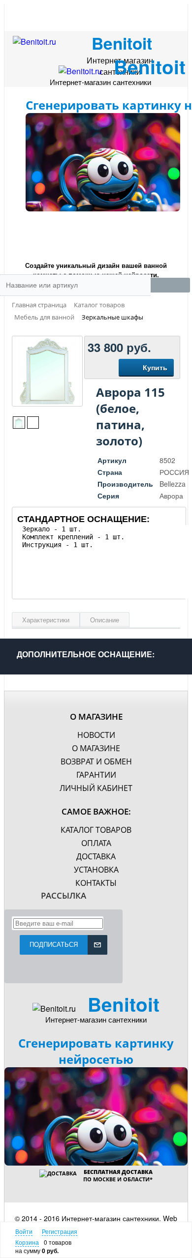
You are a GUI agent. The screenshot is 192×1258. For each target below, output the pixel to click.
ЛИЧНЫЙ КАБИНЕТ (96, 788)
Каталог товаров (96, 829)
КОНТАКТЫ (96, 883)
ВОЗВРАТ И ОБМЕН (96, 761)
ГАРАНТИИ (96, 774)
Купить (155, 367)
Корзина (27, 1242)
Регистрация (59, 1231)
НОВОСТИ (96, 735)
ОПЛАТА (96, 843)
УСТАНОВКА (96, 869)
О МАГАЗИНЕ (96, 748)
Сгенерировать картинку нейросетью (96, 1051)
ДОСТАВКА (96, 856)
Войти (23, 1231)
